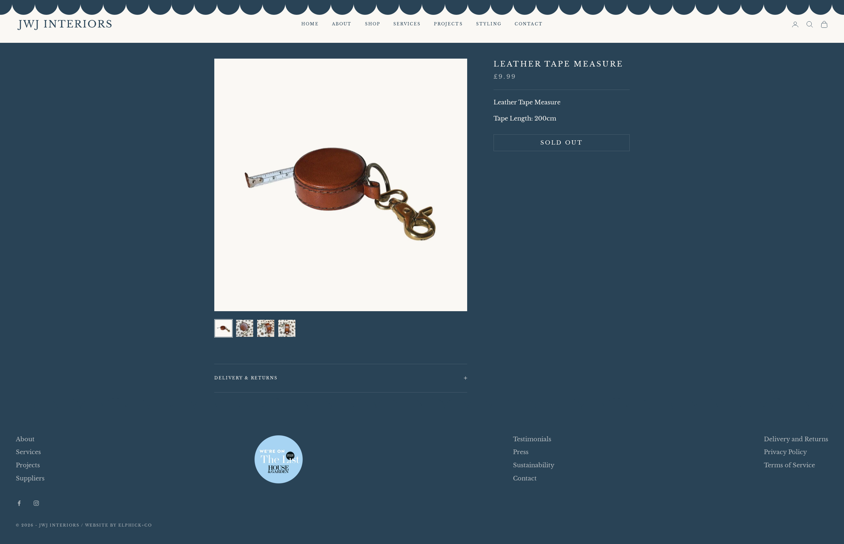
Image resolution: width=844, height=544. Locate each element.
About (342, 23)
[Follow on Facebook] (19, 503)
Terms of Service (789, 465)
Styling (488, 23)
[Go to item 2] (244, 328)
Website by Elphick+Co (118, 525)
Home (310, 23)
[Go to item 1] (223, 328)
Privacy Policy (785, 452)
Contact (529, 23)
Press (520, 452)
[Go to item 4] (287, 328)
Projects (448, 23)
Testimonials (532, 439)
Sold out (561, 142)
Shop (372, 23)
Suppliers (30, 478)
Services (407, 23)
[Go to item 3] (265, 328)
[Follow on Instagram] (36, 503)
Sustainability (534, 465)
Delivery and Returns (796, 439)
